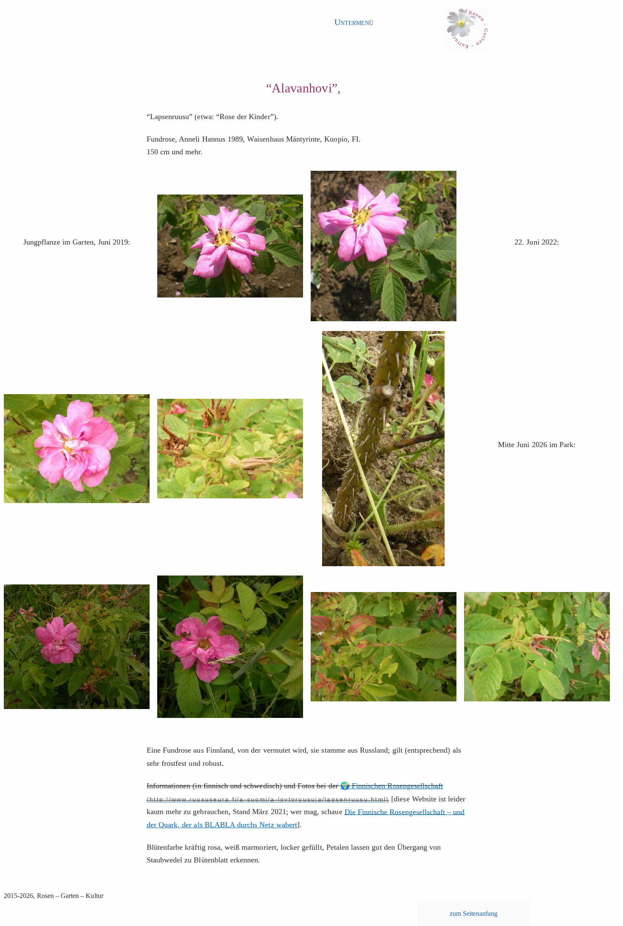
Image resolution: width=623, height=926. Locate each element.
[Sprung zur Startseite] (467, 31)
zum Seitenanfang (474, 913)
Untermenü (353, 22)
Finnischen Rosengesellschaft (397, 785)
